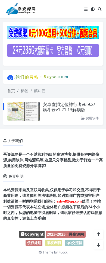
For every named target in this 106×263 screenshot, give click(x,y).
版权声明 (54, 242)
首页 (11, 90)
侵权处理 (34, 242)
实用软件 (92, 118)
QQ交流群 (74, 242)
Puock (62, 252)
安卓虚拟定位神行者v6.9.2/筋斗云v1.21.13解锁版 (69, 107)
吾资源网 (76, 234)
